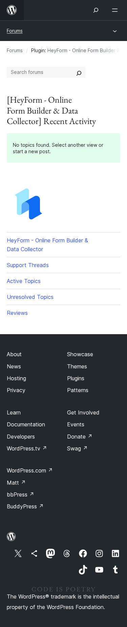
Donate (79, 436)
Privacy (16, 390)
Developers (21, 436)
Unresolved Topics (30, 297)
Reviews (17, 312)
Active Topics (24, 281)
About (14, 354)
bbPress (20, 494)
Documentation (26, 424)
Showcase (80, 354)
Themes (77, 366)
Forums (15, 31)
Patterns (77, 390)
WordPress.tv (27, 448)
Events (75, 424)
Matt (16, 482)
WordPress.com (30, 470)
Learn (14, 412)
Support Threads (28, 265)
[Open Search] (95, 10)
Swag (77, 448)
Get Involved (83, 412)
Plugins (75, 378)
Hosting (16, 378)
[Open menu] (116, 10)
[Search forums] (78, 72)
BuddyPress (25, 506)
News (14, 366)
